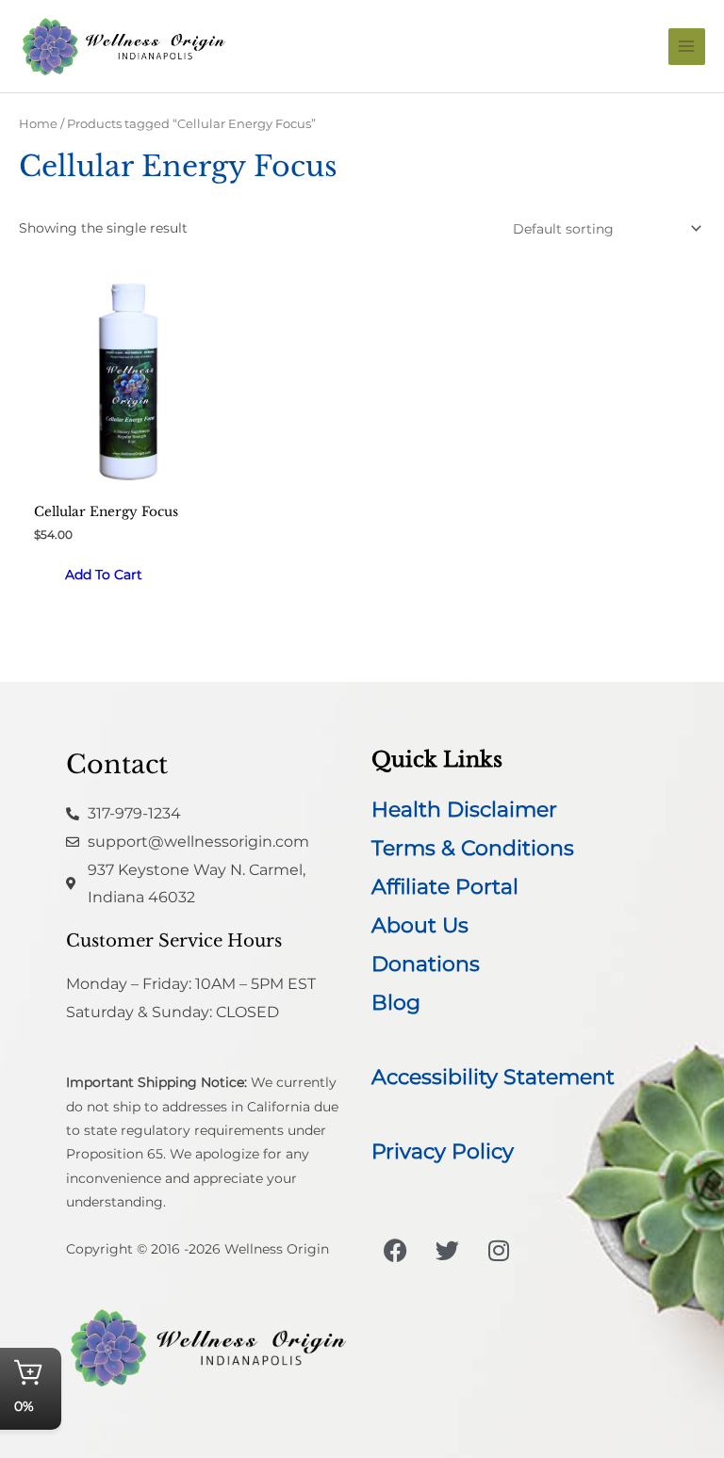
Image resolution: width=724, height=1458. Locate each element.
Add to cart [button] (103, 574)
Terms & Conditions (472, 848)
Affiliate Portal (444, 886)
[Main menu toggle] (686, 46)
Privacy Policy (442, 1151)
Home (38, 124)
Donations (425, 964)
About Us (420, 925)
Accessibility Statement (493, 1077)
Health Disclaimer (464, 809)
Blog (395, 1002)
